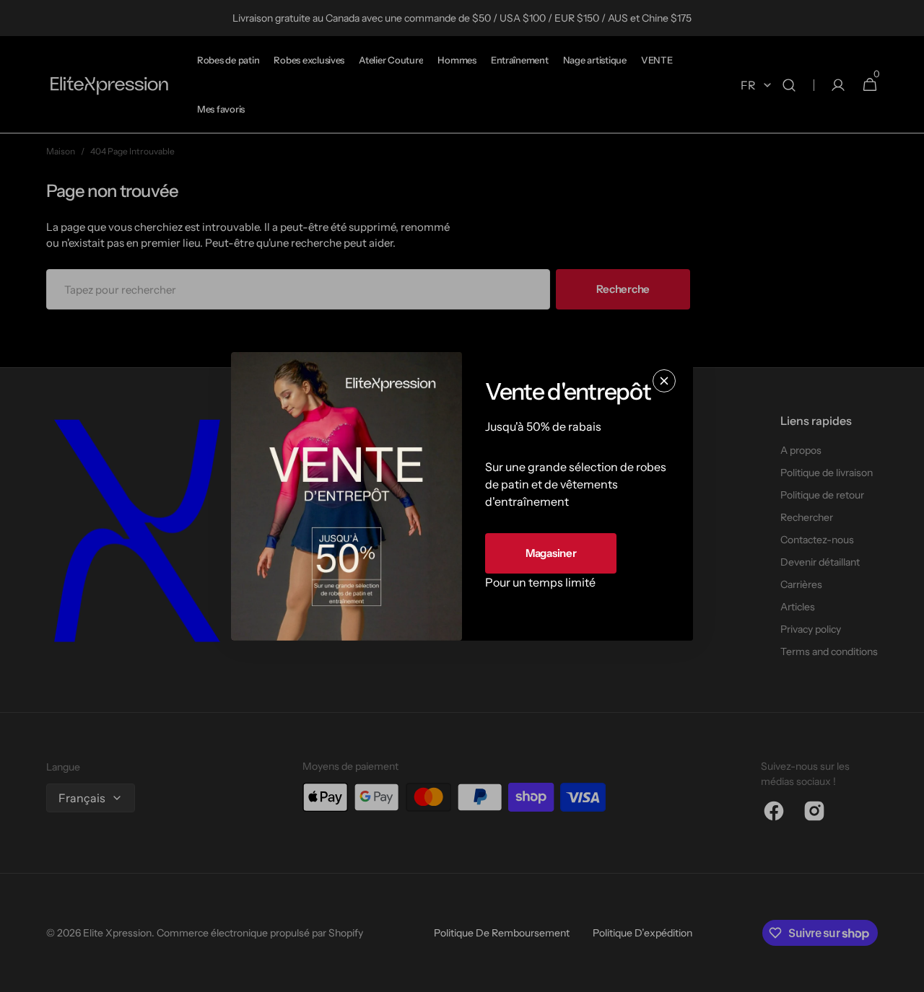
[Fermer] (664, 380)
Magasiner (551, 552)
